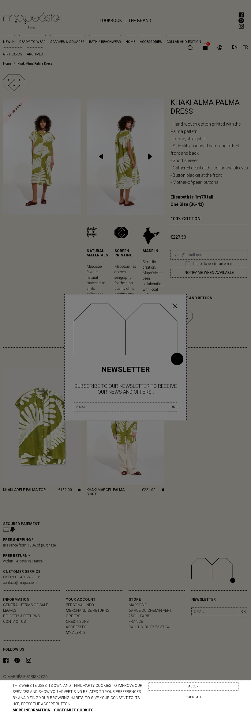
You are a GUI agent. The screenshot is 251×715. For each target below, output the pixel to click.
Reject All (193, 697)
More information (32, 710)
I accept (193, 686)
